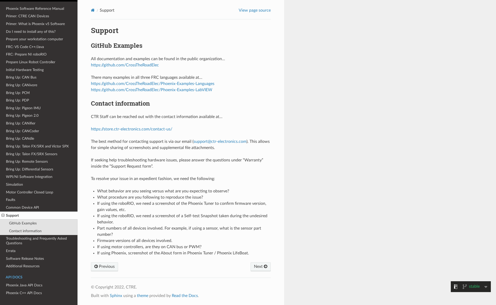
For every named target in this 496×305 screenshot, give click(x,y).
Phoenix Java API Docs (24, 285)
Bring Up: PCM (18, 93)
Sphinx (116, 296)
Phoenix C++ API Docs (24, 293)
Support (12, 215)
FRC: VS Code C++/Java (25, 47)
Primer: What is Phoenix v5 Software (35, 24)
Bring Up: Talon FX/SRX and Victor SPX (37, 146)
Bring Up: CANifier (20, 123)
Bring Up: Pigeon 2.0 (22, 116)
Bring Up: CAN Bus (21, 77)
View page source (255, 10)
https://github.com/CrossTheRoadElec (125, 65)
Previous (106, 266)
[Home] (93, 10)
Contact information (25, 231)
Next (259, 266)
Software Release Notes (25, 259)
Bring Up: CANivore (21, 85)
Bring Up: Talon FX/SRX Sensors (31, 154)
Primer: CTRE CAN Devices (27, 16)
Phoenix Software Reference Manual (35, 9)
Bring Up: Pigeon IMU (23, 108)
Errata (11, 251)
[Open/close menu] (3, 215)
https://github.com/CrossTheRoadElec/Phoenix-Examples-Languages (152, 84)
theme (142, 296)
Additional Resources (23, 266)
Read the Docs (185, 296)
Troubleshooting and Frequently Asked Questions (36, 241)
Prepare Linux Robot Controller (30, 62)
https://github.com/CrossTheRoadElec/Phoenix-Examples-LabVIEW (151, 90)
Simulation (14, 184)
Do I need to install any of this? (31, 32)
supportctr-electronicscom (219, 141)
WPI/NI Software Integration (29, 177)
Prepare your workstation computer (34, 39)
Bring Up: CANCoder (22, 131)
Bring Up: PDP (17, 100)
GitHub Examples (23, 223)
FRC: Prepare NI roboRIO (26, 54)
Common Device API (22, 207)
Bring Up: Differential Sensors (29, 169)
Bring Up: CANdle (20, 138)
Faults (10, 200)
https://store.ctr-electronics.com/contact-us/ (131, 129)
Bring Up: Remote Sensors (27, 161)
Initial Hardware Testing (25, 70)
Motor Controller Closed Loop (29, 192)
